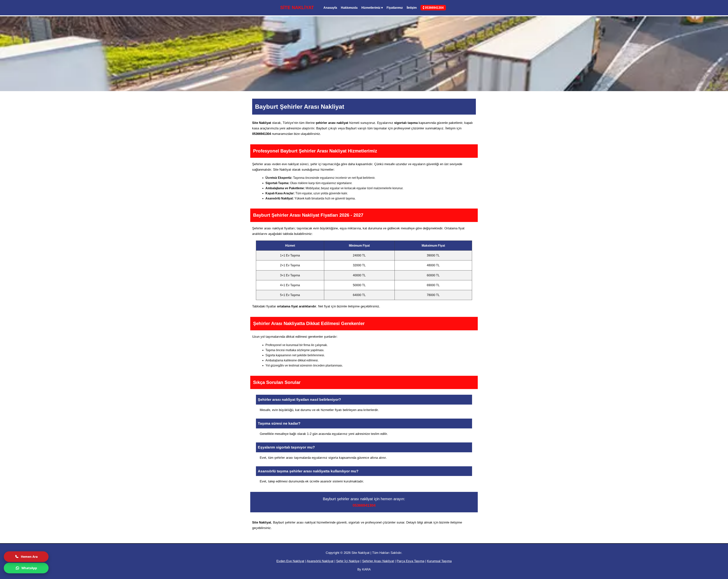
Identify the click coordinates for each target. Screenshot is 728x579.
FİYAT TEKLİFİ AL (691, 571)
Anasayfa (330, 7)
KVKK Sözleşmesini (696, 561)
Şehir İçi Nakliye (347, 561)
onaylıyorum (703, 561)
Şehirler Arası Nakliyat (378, 561)
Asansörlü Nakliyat (320, 561)
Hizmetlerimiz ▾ (372, 7)
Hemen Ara (29, 557)
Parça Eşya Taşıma (410, 561)
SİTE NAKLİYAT (297, 7)
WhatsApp (29, 568)
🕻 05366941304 (433, 7)
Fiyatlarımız (395, 7)
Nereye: (691, 544)
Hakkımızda (349, 7)
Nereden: (691, 528)
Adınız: (691, 480)
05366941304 (364, 505)
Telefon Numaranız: (691, 496)
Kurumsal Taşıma (439, 561)
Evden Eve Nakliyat (290, 561)
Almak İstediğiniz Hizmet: (691, 511)
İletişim (412, 7)
